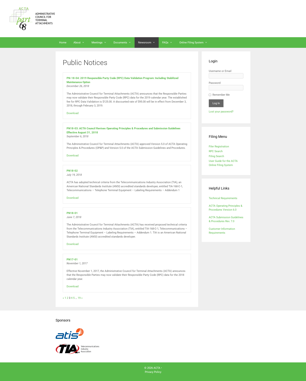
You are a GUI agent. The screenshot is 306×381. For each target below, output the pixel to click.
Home (62, 42)
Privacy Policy (153, 372)
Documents (120, 42)
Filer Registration (219, 146)
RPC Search (216, 151)
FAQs (165, 42)
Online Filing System (191, 42)
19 (79, 298)
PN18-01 (72, 213)
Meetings (97, 42)
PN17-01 (72, 259)
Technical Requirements (223, 198)
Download (72, 113)
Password (214, 82)
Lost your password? (221, 111)
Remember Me (221, 94)
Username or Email (220, 71)
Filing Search (216, 156)
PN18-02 (72, 170)
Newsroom (144, 42)
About (77, 42)
